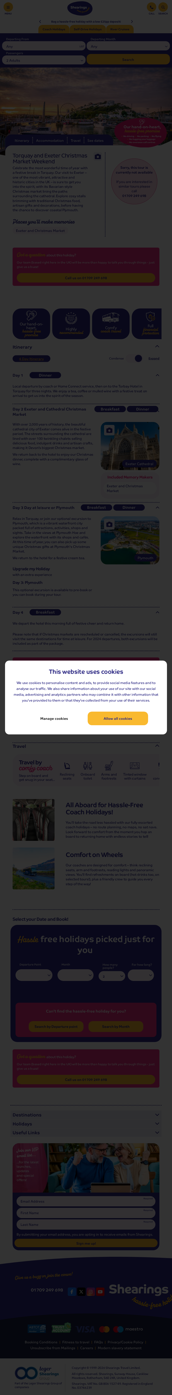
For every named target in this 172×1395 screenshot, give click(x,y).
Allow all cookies (118, 718)
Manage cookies (54, 718)
